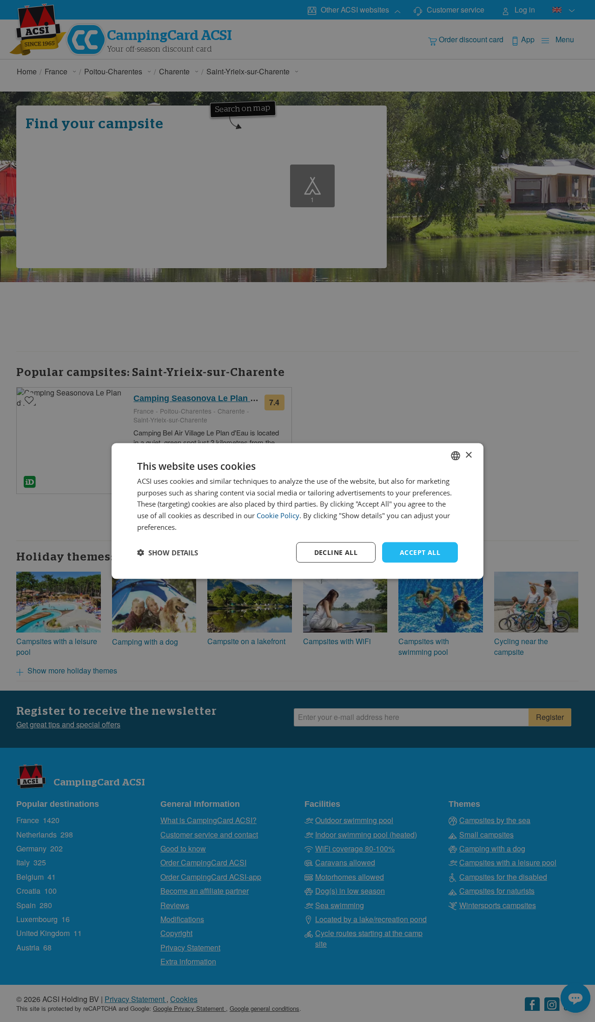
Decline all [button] (335, 551)
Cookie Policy (278, 515)
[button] (167, 552)
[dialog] (297, 511)
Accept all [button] (420, 551)
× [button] (468, 455)
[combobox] (455, 455)
